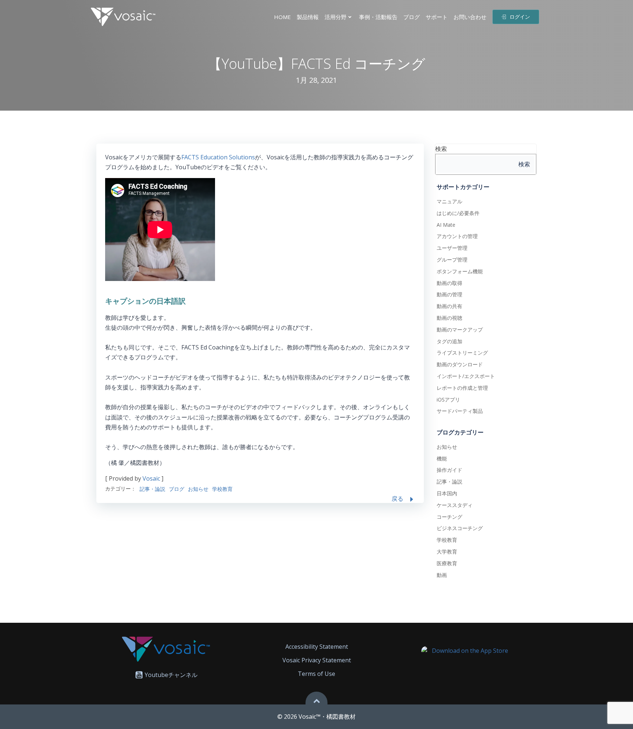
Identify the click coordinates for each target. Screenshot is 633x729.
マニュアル (449, 201)
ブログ (411, 17)
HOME (282, 17)
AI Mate (446, 224)
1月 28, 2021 (316, 80)
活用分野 (336, 17)
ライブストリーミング (462, 352)
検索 (441, 149)
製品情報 (308, 17)
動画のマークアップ (460, 329)
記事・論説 (152, 488)
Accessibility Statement (316, 647)
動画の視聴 (449, 317)
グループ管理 (452, 259)
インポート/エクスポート (466, 376)
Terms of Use (316, 674)
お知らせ (198, 488)
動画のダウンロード (460, 364)
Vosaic (151, 478)
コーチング (449, 516)
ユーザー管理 (452, 247)
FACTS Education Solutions (218, 157)
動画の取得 (449, 283)
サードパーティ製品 (460, 410)
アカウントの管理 (457, 236)
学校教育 (222, 488)
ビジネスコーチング (460, 528)
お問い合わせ (470, 17)
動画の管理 (449, 294)
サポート (437, 17)
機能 (442, 458)
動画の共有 (449, 306)
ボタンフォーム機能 (460, 271)
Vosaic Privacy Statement (316, 660)
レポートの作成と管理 (462, 387)
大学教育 (447, 551)
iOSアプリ (448, 399)
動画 (442, 574)
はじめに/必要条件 (458, 213)
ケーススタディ (455, 505)
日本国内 (447, 493)
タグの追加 (449, 341)
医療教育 (447, 563)
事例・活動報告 (378, 17)
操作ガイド (449, 469)
